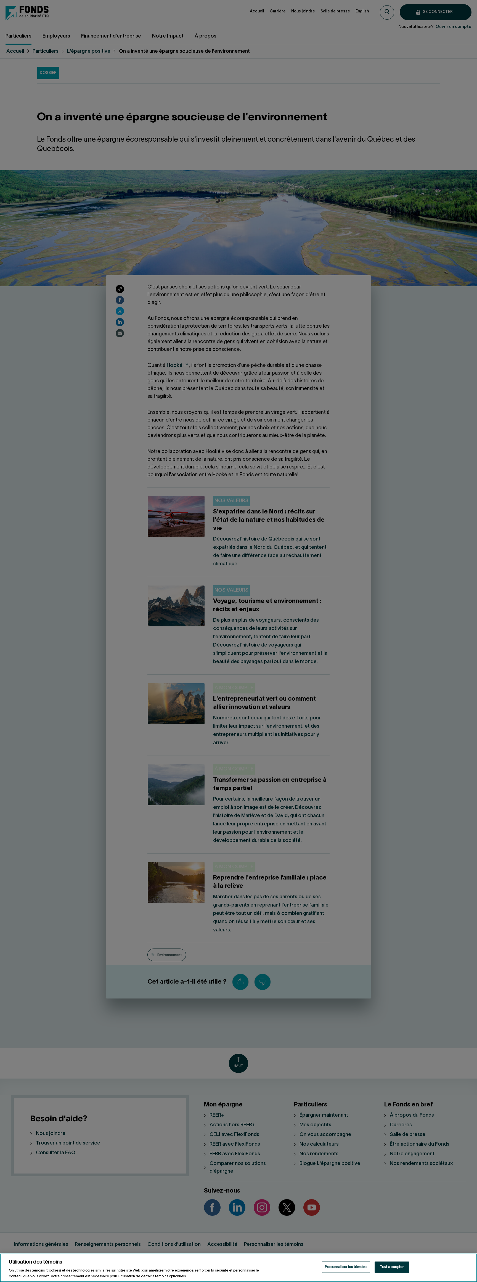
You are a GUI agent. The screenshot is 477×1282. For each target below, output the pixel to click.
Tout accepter (392, 1267)
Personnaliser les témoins (346, 1267)
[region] (238, 1267)
